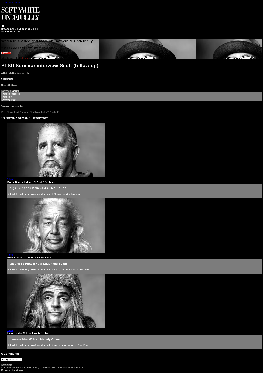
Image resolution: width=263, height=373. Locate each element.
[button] (3, 26)
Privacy (36, 367)
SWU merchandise (10, 367)
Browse (5, 29)
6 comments (7, 78)
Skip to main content (11, 2)
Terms (28, 367)
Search (14, 29)
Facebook (6, 91)
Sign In (17, 31)
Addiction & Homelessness (12, 73)
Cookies (44, 367)
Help (22, 367)
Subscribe (6, 53)
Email (16, 91)
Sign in (35, 29)
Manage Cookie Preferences (62, 367)
